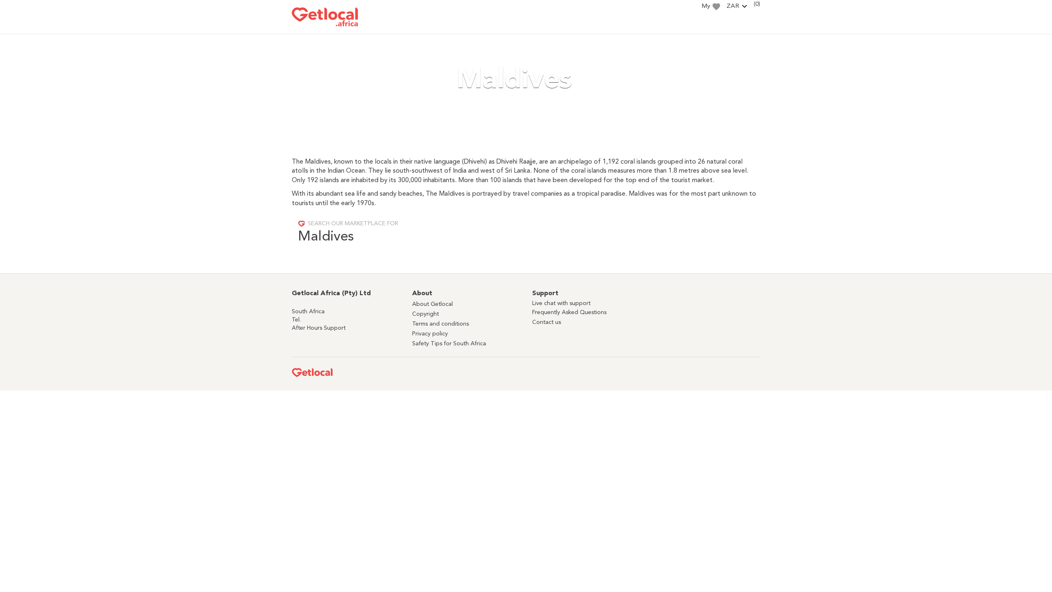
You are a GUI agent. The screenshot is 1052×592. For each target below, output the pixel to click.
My (705, 6)
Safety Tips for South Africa (449, 344)
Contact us (546, 322)
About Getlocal (432, 304)
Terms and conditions (440, 324)
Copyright (425, 314)
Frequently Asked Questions (569, 312)
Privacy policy (430, 334)
